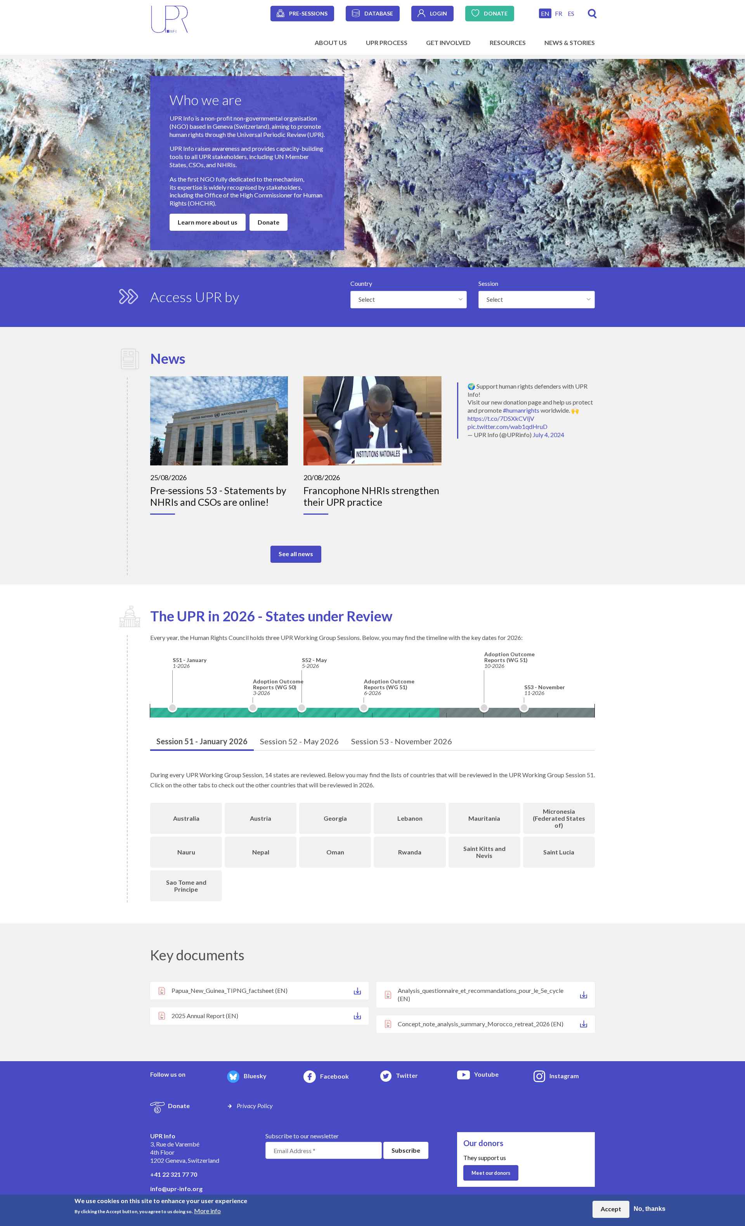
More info (207, 1210)
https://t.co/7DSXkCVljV (501, 418)
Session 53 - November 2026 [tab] (401, 741)
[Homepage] (169, 18)
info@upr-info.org (176, 1188)
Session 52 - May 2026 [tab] (299, 741)
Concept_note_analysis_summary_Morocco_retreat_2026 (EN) (480, 1023)
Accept (611, 1209)
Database (378, 13)
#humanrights (521, 410)
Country (361, 283)
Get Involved (448, 42)
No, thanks (649, 1209)
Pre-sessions (308, 13)
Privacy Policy (255, 1105)
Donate (496, 13)
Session (488, 283)
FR (558, 13)
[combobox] (408, 299)
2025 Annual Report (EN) (205, 1015)
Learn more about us (207, 222)
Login (438, 13)
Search (592, 14)
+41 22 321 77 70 (173, 1174)
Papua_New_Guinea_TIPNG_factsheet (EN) (230, 990)
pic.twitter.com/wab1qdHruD (507, 426)
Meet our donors (490, 1173)
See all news (296, 553)
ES (571, 13)
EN (545, 13)
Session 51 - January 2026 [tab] (202, 741)
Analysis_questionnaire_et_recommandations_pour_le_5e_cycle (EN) (480, 994)
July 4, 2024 (548, 434)
